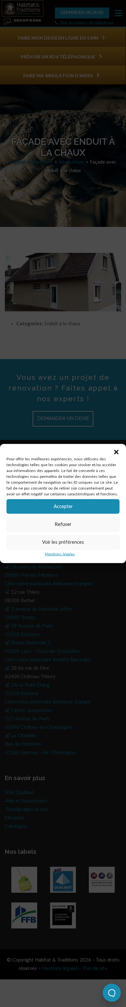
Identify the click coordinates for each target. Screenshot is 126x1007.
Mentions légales (60, 554)
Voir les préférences (63, 542)
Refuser (63, 524)
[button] (116, 452)
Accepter (63, 506)
